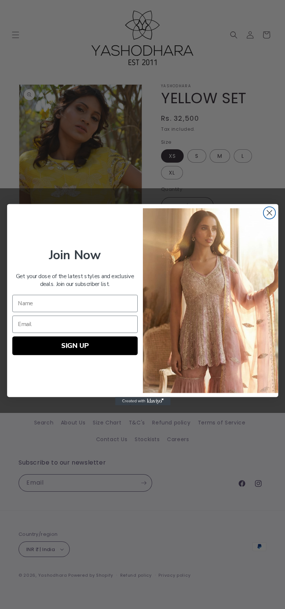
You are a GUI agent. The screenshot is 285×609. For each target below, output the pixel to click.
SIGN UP (75, 345)
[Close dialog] (269, 212)
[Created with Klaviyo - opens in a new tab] (142, 401)
